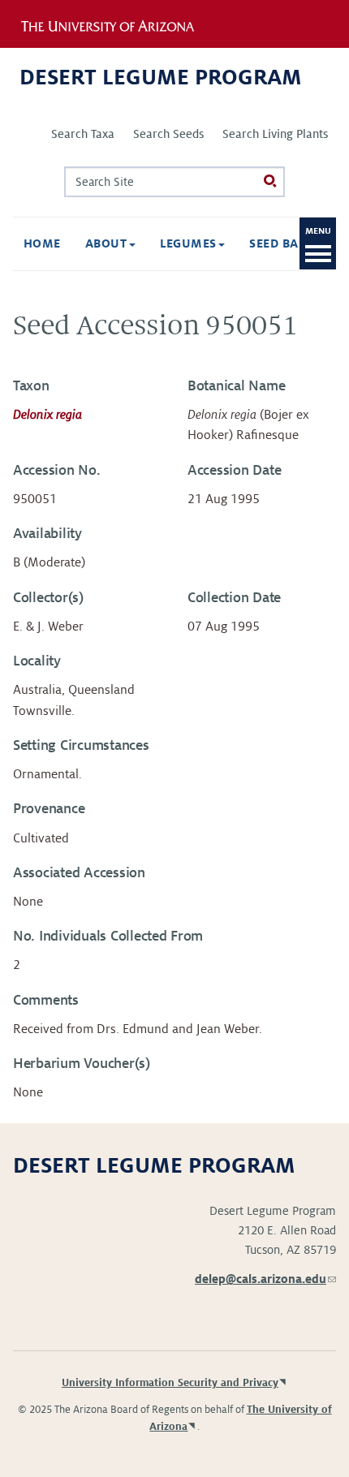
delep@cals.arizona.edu (265, 1278)
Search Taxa (82, 133)
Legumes (190, 243)
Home (42, 243)
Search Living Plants (275, 133)
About (108, 243)
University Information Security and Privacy (170, 1383)
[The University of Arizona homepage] (119, 23)
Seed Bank (284, 243)
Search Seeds (168, 133)
